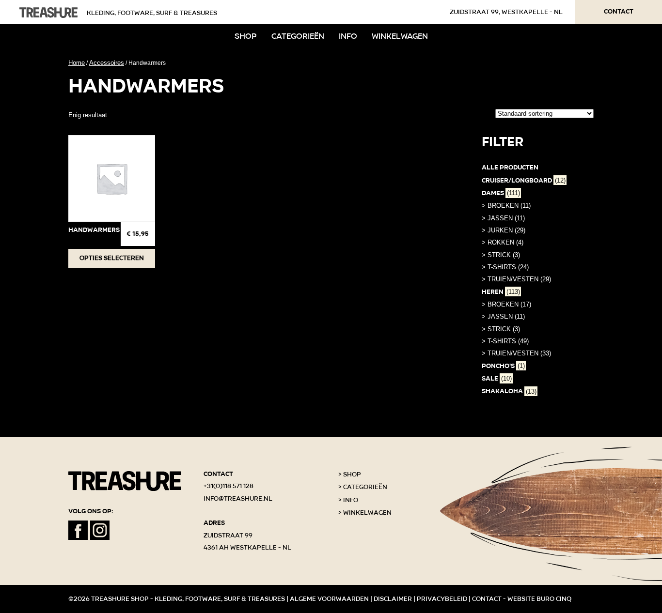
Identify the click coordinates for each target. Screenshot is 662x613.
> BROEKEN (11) (506, 205)
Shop (246, 36)
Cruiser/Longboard (524, 180)
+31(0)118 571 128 (228, 486)
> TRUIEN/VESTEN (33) (516, 353)
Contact (618, 11)
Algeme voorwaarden (329, 599)
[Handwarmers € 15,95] (111, 178)
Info (348, 36)
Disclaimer (393, 599)
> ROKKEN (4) (502, 242)
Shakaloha (509, 391)
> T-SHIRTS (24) (505, 267)
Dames (501, 193)
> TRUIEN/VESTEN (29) (516, 279)
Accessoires (106, 62)
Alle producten (510, 167)
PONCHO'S (503, 366)
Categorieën (297, 36)
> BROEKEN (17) (506, 304)
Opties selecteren (111, 258)
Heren (501, 292)
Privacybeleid (442, 599)
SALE (497, 378)
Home (76, 62)
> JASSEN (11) (503, 218)
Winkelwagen (400, 36)
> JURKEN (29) (503, 230)
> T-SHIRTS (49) (505, 341)
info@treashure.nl (238, 498)
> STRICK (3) (501, 255)
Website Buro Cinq (539, 599)
